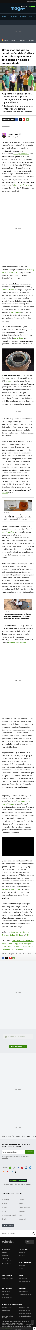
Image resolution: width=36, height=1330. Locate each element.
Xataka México (7, 1307)
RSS (3, 1171)
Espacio (4, 1203)
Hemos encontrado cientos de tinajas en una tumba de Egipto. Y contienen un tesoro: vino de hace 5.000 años (17, 616)
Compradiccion (7, 1297)
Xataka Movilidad (24, 1207)
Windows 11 (22, 1219)
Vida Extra (22, 1255)
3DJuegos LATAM (24, 1307)
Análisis (21, 1200)
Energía (4, 1207)
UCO (27, 935)
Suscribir (29, 1152)
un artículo (18, 338)
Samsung (22, 1211)
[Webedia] (31, 1)
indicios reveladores (17, 642)
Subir (28, 1242)
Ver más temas (8, 1225)
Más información (7, 1328)
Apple (4, 1211)
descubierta (16, 312)
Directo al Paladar (7, 1278)
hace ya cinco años (21, 154)
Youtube (22, 1167)
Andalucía (28, 954)
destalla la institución (11, 889)
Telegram (30, 1167)
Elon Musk (31, 40)
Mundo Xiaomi (6, 1264)
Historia (32, 17)
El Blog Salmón (23, 1291)
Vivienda (23, 17)
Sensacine (22, 1265)
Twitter (20, 119)
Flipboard (24, 119)
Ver (19, 1046)
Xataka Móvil (6, 1255)
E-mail (27, 119)
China (6, 40)
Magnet (18, 8)
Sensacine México (24, 1310)
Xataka (4, 1252)
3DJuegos (22, 1252)
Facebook (16, 119)
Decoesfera (6, 1294)
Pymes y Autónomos (25, 1294)
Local (19, 954)
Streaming (5, 1200)
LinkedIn (11, 1171)
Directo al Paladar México (7, 1317)
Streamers (13, 17)
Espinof (21, 1268)
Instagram (26, 1167)
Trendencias (6, 1291)
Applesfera (5, 1258)
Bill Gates (22, 40)
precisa (9, 381)
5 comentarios (9, 119)
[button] (14, 134)
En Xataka (7, 512)
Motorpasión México (25, 1316)
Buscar (33, 1233)
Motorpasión (23, 1278)
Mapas (4, 17)
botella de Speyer (21, 185)
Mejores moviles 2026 (23, 1136)
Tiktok (15, 1171)
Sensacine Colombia (25, 1313)
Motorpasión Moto (24, 1281)
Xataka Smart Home (8, 1261)
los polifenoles (8, 532)
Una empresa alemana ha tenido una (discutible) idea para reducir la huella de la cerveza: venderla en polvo (17, 517)
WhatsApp (10, 1167)
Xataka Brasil (6, 1310)
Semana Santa (8, 289)
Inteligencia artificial (9, 1215)
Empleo (4, 1219)
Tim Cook (13, 40)
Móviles (21, 1203)
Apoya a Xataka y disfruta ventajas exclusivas (18, 1184)
